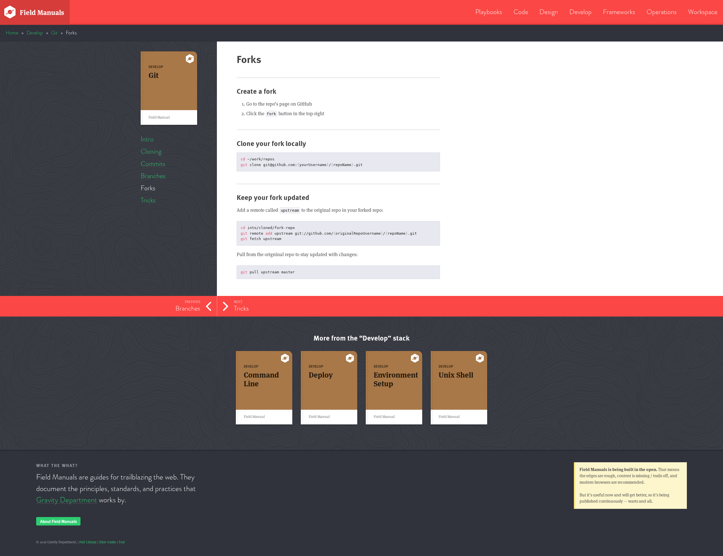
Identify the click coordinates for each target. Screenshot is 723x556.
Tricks (148, 200)
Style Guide (107, 542)
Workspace (702, 12)
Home (12, 32)
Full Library (88, 542)
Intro (147, 139)
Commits (153, 164)
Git (54, 32)
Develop (580, 12)
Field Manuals (42, 12)
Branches (153, 176)
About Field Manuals (58, 521)
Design (548, 12)
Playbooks (488, 12)
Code (520, 12)
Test (122, 542)
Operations (661, 12)
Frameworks (619, 12)
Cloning (151, 151)
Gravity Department (66, 499)
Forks (148, 188)
